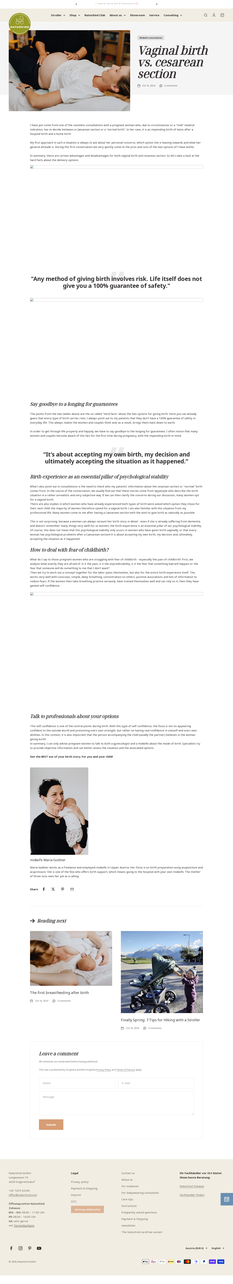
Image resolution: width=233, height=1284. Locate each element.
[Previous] (76, 4)
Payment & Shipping (84, 1188)
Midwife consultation (151, 37)
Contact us (128, 1173)
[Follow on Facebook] (11, 1248)
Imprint (76, 1195)
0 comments (170, 85)
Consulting (171, 15)
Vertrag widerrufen (87, 1209)
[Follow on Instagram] (20, 1248)
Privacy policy (80, 1182)
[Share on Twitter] (53, 889)
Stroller (56, 15)
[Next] (156, 4)
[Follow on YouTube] (39, 1248)
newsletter (128, 1225)
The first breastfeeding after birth (59, 992)
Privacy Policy (103, 1069)
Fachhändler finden (192, 1195)
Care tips (127, 1199)
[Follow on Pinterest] (29, 1248)
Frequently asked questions (139, 1212)
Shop (73, 15)
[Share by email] (72, 889)
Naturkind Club (94, 15)
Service (154, 15)
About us (116, 15)
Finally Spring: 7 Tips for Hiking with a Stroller (160, 1019)
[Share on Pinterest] (62, 889)
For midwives (130, 1186)
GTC (73, 1201)
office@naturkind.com (23, 1195)
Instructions (129, 1206)
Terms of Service (125, 1069)
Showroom (137, 15)
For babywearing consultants (140, 1192)
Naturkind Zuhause (192, 1186)
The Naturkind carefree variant (141, 1232)
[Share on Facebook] (43, 889)
